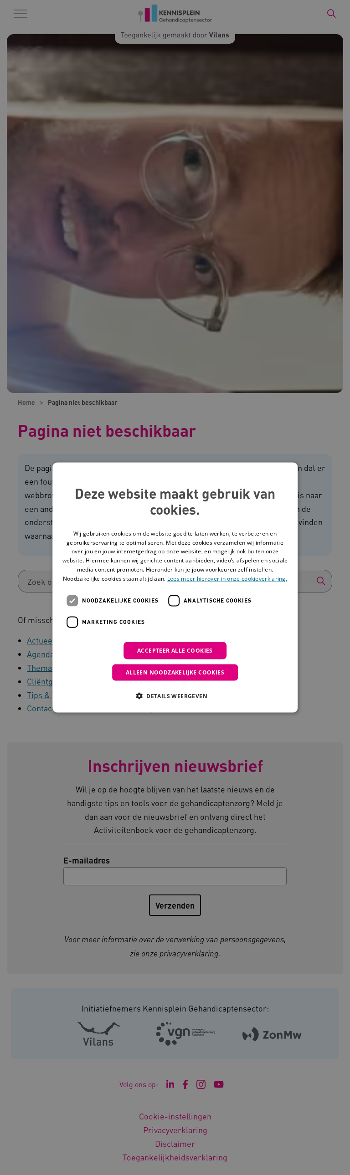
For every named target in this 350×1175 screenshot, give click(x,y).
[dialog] (175, 588)
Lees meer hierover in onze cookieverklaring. (227, 578)
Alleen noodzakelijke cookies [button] (175, 672)
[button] (175, 695)
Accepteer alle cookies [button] (175, 650)
